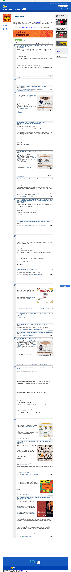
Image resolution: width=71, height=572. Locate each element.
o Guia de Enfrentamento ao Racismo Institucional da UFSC (28, 27)
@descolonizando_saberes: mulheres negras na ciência (32, 530)
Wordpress (21, 570)
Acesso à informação (53, 1)
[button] (47, 539)
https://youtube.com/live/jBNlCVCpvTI (22, 165)
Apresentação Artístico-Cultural (27, 76)
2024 (22, 438)
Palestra (30, 536)
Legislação (59, 1)
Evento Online (41, 118)
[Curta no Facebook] (61, 8)
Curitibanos (34, 89)
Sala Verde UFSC (27, 472)
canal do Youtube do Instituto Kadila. (29, 426)
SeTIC (57, 52)
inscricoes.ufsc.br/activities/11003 (24, 464)
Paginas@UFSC (58, 51)
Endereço (32, 412)
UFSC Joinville (43, 225)
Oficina (39, 76)
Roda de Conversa (44, 76)
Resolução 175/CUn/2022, (41, 22)
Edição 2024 (5, 26)
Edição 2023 (5, 28)
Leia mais (49, 76)
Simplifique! (36, 1)
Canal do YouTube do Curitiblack (21, 317)
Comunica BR (42, 1)
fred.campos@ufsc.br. (31, 297)
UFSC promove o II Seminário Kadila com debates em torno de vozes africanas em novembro (30, 173)
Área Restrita (57, 11)
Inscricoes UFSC (29, 102)
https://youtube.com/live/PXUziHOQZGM (22, 108)
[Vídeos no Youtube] (64, 8)
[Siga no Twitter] (62, 8)
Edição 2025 (5, 25)
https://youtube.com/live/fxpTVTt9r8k (22, 352)
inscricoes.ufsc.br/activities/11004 (24, 470)
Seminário (18, 77)
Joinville (23, 225)
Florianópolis (35, 76)
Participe (46, 1)
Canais (64, 1)
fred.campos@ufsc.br (28, 300)
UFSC (56, 53)
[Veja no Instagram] (65, 8)
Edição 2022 (5, 29)
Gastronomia (29, 274)
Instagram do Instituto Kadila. (27, 435)
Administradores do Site (64, 11)
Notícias (4, 24)
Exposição (39, 89)
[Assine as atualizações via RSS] (67, 8)
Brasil (6, 0)
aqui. (50, 27)
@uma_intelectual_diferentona (21, 507)
